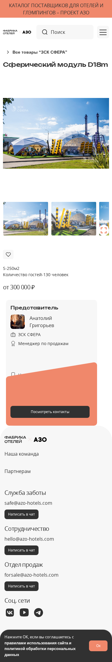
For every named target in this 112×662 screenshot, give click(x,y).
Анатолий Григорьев (42, 322)
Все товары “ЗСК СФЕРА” (40, 52)
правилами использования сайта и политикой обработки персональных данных (40, 648)
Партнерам (17, 471)
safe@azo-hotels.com (28, 503)
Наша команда (21, 454)
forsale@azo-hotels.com (31, 575)
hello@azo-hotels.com (29, 539)
